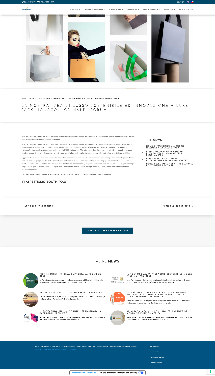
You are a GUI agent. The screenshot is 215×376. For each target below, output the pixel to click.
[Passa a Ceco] (192, 2)
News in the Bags (186, 9)
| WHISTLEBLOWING (156, 362)
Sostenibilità (169, 9)
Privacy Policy (154, 346)
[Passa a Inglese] (188, 2)
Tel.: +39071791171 (29, 2)
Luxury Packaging (150, 9)
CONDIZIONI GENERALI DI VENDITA (65, 349)
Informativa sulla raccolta (84, 372)
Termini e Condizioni (157, 357)
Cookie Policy (155, 352)
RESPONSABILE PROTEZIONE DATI (44, 349)
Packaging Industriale (93, 9)
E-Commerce (132, 9)
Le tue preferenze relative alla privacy (118, 372)
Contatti (180, 2)
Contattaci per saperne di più (107, 231)
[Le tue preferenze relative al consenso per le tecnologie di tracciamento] (210, 371)
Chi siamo (74, 9)
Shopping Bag (115, 9)
